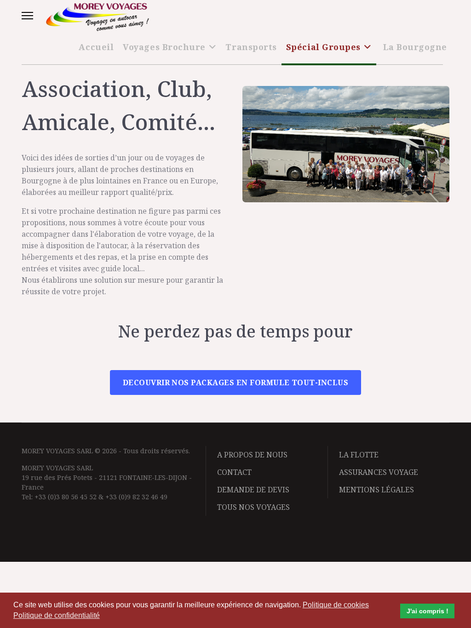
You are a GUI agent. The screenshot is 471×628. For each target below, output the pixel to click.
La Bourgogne (415, 46)
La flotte (359, 455)
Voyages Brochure (164, 46)
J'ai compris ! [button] (427, 611)
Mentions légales (376, 490)
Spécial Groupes (323, 46)
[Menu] (27, 15)
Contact (234, 472)
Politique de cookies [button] (336, 605)
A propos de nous (252, 455)
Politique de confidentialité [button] (56, 615)
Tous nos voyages (253, 507)
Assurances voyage (378, 472)
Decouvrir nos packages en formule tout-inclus (236, 382)
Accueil (96, 46)
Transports (250, 46)
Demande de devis (253, 490)
